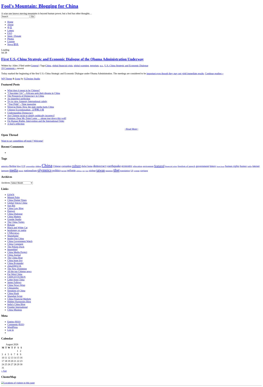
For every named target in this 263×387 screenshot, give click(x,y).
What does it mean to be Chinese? (23, 90)
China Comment (15, 244)
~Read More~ (131, 129)
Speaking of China (16, 290)
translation (125, 170)
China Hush (13, 293)
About (10, 24)
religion (79, 171)
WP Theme (6, 78)
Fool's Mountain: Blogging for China (39, 6)
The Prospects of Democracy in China (25, 96)
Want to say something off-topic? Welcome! (22, 141)
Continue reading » (214, 73)
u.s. (101, 65)
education (137, 166)
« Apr (4, 371)
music (21, 171)
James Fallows (14, 282)
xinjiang (144, 170)
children (38, 166)
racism (64, 171)
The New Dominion (17, 268)
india (249, 166)
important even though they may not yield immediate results (175, 73)
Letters (10, 30)
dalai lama (87, 166)
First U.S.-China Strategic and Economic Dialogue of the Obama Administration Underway (72, 59)
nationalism (30, 170)
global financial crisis (62, 65)
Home (10, 22)
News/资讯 (12, 44)
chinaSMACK (14, 266)
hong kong (220, 166)
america (5, 166)
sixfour (92, 170)
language (5, 171)
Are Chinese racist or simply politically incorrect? (31, 115)
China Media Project (17, 252)
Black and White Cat (17, 227)
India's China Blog (16, 304)
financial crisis (171, 166)
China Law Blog (15, 208)
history (213, 166)
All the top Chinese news (19, 271)
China (48, 65)
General (35, 65)
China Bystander (15, 263)
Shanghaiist (12, 235)
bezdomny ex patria (16, 230)
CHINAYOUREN (16, 277)
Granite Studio (14, 219)
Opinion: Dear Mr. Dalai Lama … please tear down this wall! (36, 118)
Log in (10, 330)
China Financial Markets (19, 299)
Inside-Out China (15, 238)
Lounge (11, 41)
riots (86, 171)
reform (71, 170)
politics (56, 170)
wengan (137, 171)
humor (243, 166)
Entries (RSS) (14, 321)
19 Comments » (8, 68)
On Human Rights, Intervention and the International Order (35, 121)
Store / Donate (14, 36)
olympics (44, 170)
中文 (9, 27)
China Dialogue (15, 214)
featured (159, 166)
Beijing (12, 166)
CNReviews (13, 233)
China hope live (15, 260)
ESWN (10, 194)
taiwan (100, 170)
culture (76, 166)
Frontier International (17, 307)
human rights (232, 166)
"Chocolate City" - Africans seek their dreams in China (33, 93)
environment (148, 166)
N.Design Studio (32, 78)
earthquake (114, 166)
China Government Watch (19, 241)
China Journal (14, 255)
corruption (66, 166)
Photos (10, 38)
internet (255, 166)
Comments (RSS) (15, 324)
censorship (30, 166)
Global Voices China (17, 203)
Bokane (11, 225)
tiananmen (109, 171)
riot (83, 171)
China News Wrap (16, 285)
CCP (23, 166)
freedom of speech (186, 166)
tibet (116, 170)
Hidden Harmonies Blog (19, 301)
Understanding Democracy (20, 113)
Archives (5, 182)
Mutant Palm (13, 197)
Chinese (57, 166)
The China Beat (15, 257)
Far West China (14, 274)
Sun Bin (11, 205)
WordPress (12, 327)
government (202, 166)
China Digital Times (17, 200)
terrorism (94, 65)
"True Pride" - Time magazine (21, 104)
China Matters (14, 216)
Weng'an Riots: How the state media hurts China (30, 107)
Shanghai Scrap (14, 296)
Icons (17, 78)
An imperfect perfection (18, 98)
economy (126, 166)
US (132, 171)
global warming (81, 65)
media (13, 170)
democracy (100, 166)
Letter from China (16, 279)
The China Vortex (16, 222)
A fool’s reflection (16, 123)
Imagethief (12, 249)
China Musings (14, 310)
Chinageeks (13, 288)
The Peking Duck (15, 246)
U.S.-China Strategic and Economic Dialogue (126, 65)
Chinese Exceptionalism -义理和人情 (25, 109)
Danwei (11, 211)
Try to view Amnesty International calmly (27, 101)
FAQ (9, 33)
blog (19, 166)
